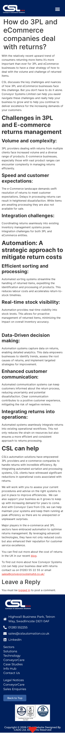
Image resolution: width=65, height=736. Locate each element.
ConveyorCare (13, 660)
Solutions (10, 651)
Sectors (8, 647)
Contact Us (11, 673)
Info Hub (9, 668)
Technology (11, 655)
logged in (24, 590)
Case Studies (13, 664)
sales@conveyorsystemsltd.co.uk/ (23, 574)
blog (33, 555)
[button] (57, 9)
